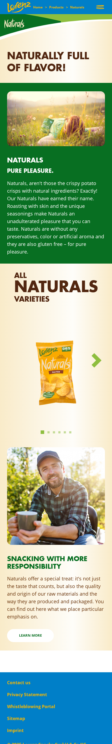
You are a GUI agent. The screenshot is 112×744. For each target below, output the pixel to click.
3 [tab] (54, 432)
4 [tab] (59, 432)
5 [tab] (65, 432)
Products (56, 7)
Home (38, 7)
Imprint (15, 730)
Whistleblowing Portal (31, 706)
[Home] (19, 7)
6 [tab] (70, 432)
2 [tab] (49, 432)
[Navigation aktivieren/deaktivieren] (100, 7)
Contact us (18, 683)
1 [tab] (42, 431)
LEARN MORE (30, 635)
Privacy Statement (27, 695)
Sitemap (16, 718)
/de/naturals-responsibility (38, 450)
